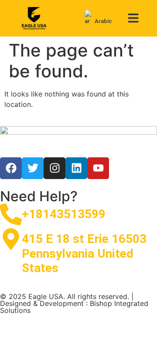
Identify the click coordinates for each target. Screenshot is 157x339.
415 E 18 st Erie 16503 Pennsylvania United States (84, 253)
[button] (134, 18)
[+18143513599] (11, 214)
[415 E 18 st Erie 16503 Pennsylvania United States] (11, 239)
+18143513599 (64, 214)
